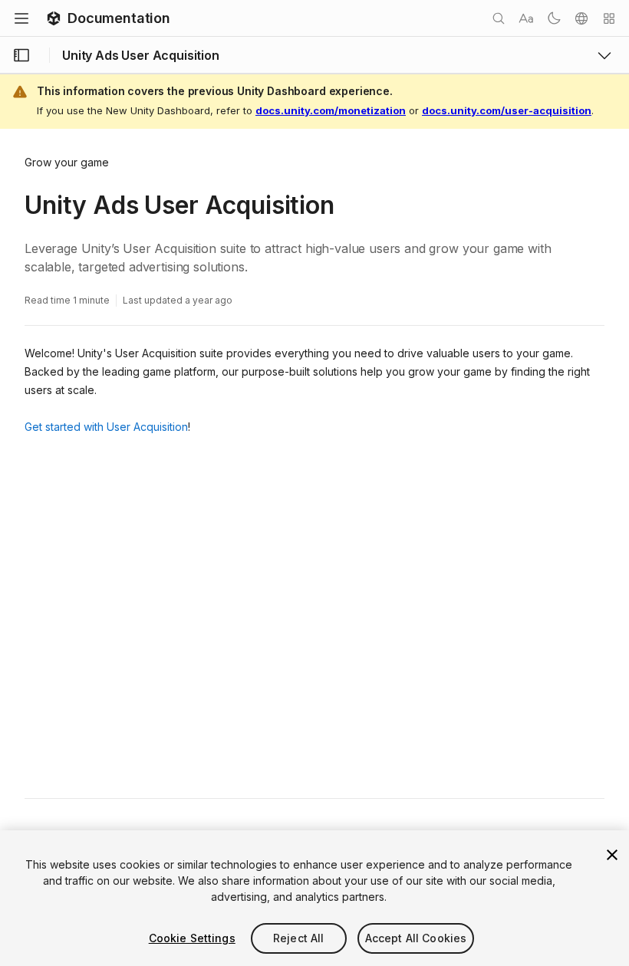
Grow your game (67, 162)
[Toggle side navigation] (21, 55)
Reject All (298, 938)
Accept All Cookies (416, 938)
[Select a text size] (526, 18)
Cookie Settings (192, 938)
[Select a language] (581, 18)
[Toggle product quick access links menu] (604, 55)
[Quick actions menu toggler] (609, 18)
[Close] (612, 855)
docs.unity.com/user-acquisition (506, 110)
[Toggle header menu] (21, 18)
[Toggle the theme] (554, 18)
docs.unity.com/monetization (330, 110)
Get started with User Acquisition (106, 426)
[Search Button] (498, 18)
